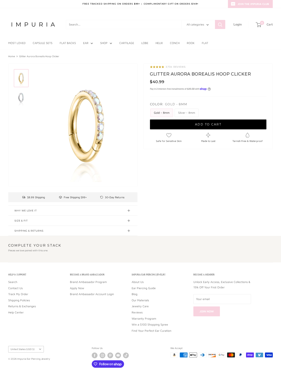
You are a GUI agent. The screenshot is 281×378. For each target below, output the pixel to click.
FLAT (205, 43)
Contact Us (15, 288)
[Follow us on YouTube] (118, 355)
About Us (138, 282)
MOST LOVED (17, 43)
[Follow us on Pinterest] (110, 355)
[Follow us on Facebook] (95, 355)
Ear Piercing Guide (144, 288)
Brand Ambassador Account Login (92, 294)
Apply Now (77, 288)
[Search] (220, 24)
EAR (85, 43)
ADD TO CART (208, 124)
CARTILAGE (126, 43)
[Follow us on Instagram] (102, 355)
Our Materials (140, 300)
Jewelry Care (140, 306)
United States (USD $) (22, 349)
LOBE (144, 43)
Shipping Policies (19, 300)
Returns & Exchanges (22, 306)
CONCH (175, 43)
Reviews (137, 312)
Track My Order (18, 294)
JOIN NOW (207, 311)
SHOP (104, 43)
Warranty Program (144, 318)
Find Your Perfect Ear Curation (151, 330)
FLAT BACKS (68, 43)
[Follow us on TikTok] (126, 355)
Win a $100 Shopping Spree (150, 324)
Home (11, 56)
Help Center (16, 312)
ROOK (191, 43)
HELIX (159, 43)
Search (12, 282)
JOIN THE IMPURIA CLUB (253, 4)
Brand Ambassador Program (88, 282)
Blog (134, 294)
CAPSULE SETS (42, 43)
